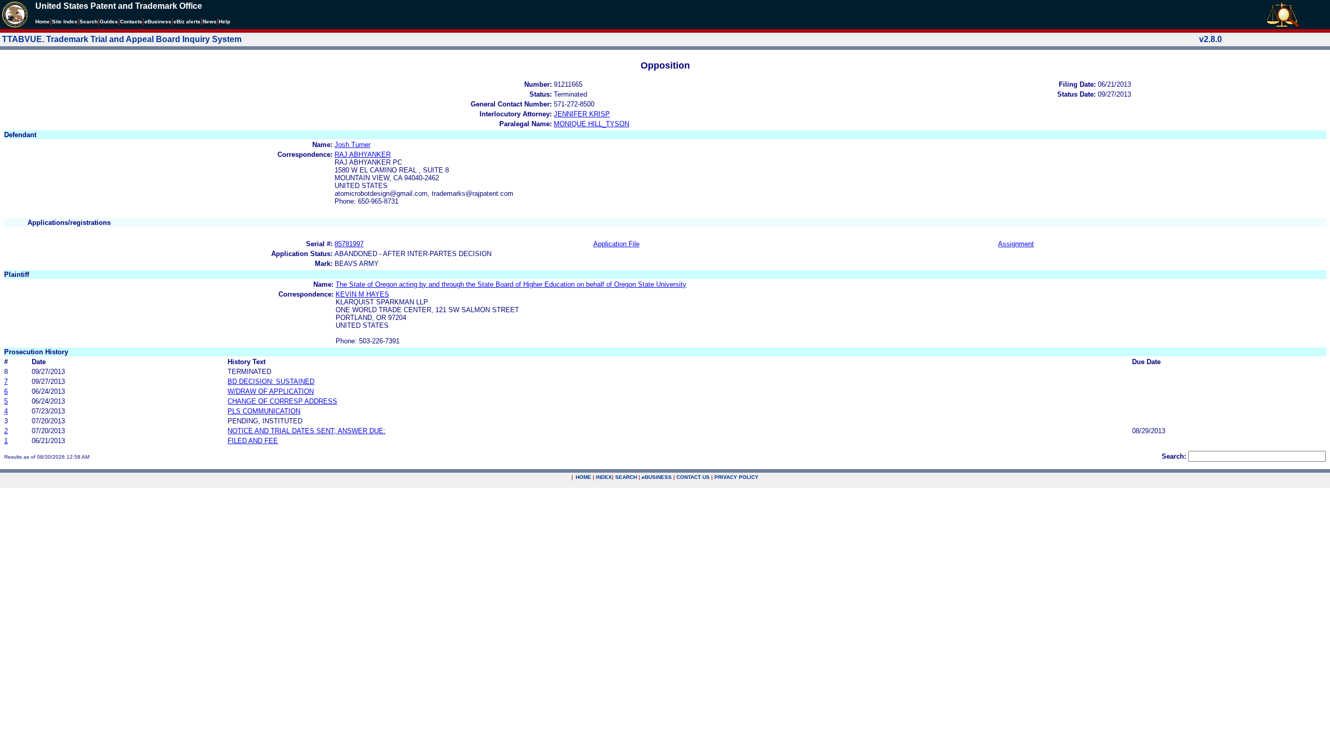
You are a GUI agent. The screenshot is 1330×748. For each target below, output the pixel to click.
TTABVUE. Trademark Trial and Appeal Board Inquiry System (122, 39)
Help (224, 21)
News (210, 21)
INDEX (604, 477)
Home (42, 21)
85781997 (349, 244)
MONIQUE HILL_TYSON (591, 124)
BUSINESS (657, 477)
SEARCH (626, 477)
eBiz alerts (187, 21)
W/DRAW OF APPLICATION (271, 391)
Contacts (131, 21)
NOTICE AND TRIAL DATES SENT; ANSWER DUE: (306, 431)
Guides (109, 21)
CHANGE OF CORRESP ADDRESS (282, 401)
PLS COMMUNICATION (264, 411)
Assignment (1016, 244)
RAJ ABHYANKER (363, 154)
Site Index (64, 21)
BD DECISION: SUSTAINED (271, 381)
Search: (1174, 456)
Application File (616, 244)
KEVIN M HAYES (362, 294)
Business (157, 21)
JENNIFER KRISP (582, 114)
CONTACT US (693, 477)
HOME (583, 477)
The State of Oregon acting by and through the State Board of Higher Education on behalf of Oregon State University (511, 284)
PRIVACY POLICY (736, 477)
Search (88, 21)
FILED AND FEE (253, 441)
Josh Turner (352, 145)
